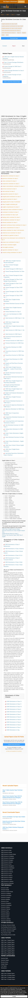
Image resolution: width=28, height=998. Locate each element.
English (24, 32)
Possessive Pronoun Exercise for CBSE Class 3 (13, 337)
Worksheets (4, 968)
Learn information (20, 994)
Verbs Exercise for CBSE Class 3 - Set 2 (14, 330)
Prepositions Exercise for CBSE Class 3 (14, 355)
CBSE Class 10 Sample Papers (8, 975)
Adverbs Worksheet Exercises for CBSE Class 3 (13, 373)
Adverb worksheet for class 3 (10, 222)
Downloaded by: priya (7, 818)
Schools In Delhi (5, 887)
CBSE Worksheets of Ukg (13, 730)
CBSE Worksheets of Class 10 (14, 706)
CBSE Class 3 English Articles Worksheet (12, 300)
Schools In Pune (5, 901)
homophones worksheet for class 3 (11, 219)
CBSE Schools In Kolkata (7, 869)
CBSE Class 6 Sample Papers (8, 950)
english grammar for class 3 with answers (11, 28)
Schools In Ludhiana (5, 918)
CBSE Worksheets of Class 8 (14, 711)
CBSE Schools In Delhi (6, 850)
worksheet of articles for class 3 (11, 212)
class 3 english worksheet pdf (10, 204)
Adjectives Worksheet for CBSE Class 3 (14, 409)
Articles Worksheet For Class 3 (13, 311)
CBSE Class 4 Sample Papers (8, 946)
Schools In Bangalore (6, 903)
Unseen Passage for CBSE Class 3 (12, 66)
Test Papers (4, 966)
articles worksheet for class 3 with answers (13, 230)
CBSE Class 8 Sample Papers (8, 953)
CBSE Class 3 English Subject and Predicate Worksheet (13, 389)
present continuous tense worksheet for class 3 (14, 225)
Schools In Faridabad (6, 893)
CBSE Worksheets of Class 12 (14, 701)
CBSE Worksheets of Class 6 (14, 717)
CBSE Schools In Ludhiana (7, 881)
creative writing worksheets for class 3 (12, 252)
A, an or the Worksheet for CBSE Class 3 (13, 314)
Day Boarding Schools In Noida (8, 927)
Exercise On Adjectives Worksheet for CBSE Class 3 (14, 405)
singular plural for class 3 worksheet (11, 201)
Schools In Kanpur (5, 915)
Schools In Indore (5, 916)
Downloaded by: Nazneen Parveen (10, 830)
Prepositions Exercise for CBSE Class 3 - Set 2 (14, 351)
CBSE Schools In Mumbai (7, 862)
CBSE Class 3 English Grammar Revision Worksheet (13, 57)
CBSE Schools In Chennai (7, 871)
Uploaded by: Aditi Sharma (8, 793)
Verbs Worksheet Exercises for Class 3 (11, 30)
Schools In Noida (5, 889)
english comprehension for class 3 (11, 207)
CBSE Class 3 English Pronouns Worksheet (12, 397)
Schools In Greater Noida (7, 891)
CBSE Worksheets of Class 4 (14, 722)
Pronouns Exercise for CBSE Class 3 (14, 340)
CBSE (7, 14)
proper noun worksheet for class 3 (11, 242)
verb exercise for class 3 (9, 191)
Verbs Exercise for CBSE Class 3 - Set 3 (14, 318)
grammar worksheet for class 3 (10, 178)
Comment (4, 45)
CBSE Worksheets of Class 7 (14, 714)
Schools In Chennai (5, 909)
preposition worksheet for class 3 (11, 175)
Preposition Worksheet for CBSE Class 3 (13, 347)
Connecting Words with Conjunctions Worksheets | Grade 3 (14, 421)
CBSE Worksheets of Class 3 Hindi (13, 562)
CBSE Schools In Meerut (6, 875)
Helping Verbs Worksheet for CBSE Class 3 (13, 429)
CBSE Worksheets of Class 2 (14, 724)
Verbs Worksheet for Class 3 (8, 32)
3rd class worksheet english (9, 244)
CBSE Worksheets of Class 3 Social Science (13, 552)
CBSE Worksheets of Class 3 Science (14, 548)
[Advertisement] (14, 42)
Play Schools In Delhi (6, 932)
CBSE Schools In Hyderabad (7, 867)
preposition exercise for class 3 (10, 194)
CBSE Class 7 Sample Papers (8, 952)
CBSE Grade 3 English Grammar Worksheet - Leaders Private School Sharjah (13, 369)
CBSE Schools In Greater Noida (8, 854)
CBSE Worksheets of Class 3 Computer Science (12, 558)
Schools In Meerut (5, 913)
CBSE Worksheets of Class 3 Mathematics (12, 545)
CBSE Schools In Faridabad (7, 856)
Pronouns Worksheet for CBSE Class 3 (14, 343)
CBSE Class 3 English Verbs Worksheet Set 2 (11, 322)
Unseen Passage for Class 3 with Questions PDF (13, 284)
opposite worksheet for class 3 (10, 250)
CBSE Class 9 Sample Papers (8, 973)
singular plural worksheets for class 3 (12, 196)
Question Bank (4, 958)
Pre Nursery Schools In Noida (8, 925)
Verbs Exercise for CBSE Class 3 (13, 334)
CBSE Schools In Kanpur (6, 877)
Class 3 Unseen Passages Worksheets (13, 62)
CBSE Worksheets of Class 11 (14, 704)
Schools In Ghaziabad (6, 895)
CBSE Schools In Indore (6, 879)
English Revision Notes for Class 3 (10, 533)
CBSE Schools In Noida (6, 852)
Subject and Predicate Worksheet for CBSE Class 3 (14, 393)
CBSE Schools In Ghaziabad (7, 858)
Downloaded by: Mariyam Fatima (9, 824)
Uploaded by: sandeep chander (9, 799)
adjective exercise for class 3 (10, 199)
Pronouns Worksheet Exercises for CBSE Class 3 (13, 401)
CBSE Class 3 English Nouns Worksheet (11, 450)
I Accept (14, 996)
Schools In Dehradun (6, 920)
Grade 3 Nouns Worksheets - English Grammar (14, 442)
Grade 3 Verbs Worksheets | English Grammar (13, 434)
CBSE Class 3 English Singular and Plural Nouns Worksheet (13, 381)
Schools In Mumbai (5, 899)
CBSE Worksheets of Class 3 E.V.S (13, 555)
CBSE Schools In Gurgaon (7, 860)
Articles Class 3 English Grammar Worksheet (13, 308)
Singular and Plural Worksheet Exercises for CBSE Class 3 (12, 385)
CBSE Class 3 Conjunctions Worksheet (11, 413)
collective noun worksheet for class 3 (12, 232)
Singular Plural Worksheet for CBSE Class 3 (13, 360)
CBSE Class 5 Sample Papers (8, 948)
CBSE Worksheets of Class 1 (14, 727)
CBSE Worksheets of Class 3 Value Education (13, 565)
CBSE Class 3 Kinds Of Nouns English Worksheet (14, 446)
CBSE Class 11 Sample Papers (8, 977)
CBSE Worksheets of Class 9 (14, 709)
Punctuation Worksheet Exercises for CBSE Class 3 (14, 377)
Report (14, 45)
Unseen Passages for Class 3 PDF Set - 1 (13, 296)
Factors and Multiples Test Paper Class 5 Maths (14, 816)
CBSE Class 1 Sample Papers (7, 940)
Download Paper (14, 38)
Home (2, 14)
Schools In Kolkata (5, 907)
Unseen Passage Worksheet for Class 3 (14, 70)
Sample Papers (4, 964)
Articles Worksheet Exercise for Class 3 (14, 304)
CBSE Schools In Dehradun (7, 883)
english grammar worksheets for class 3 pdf (12, 26)
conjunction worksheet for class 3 (11, 183)
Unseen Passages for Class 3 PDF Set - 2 (13, 292)
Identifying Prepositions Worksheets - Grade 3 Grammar (14, 454)
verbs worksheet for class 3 (9, 181)
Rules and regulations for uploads (14, 751)
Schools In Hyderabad (6, 905)
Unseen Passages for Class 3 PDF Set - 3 (13, 288)
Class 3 (13, 14)
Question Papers (5, 960)
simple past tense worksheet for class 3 (12, 209)
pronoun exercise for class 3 (10, 188)
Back (23, 45)
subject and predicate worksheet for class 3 (13, 186)
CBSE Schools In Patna (6, 873)
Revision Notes (4, 962)
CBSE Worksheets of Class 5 (14, 719)
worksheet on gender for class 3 (11, 235)
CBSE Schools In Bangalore (7, 866)
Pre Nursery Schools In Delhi (7, 931)
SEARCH (22, 1)
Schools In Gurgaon (5, 897)
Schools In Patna (5, 911)
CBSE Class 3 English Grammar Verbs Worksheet (14, 326)
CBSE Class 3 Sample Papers (8, 944)
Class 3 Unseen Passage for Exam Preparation (12, 75)
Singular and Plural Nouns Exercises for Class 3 (13, 364)
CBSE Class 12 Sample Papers (8, 979)
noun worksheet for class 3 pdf (10, 214)
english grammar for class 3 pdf (9, 23)
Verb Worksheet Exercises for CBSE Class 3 (13, 425)
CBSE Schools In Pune (6, 864)
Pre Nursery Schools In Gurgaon (8, 929)
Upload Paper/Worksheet (14, 744)
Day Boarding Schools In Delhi (8, 934)
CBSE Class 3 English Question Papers (11, 529)
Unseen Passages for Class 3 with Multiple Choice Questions (13, 280)
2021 (7, 35)
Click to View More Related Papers (12, 81)
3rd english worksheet (8, 247)
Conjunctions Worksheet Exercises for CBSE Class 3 (14, 417)
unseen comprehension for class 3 (11, 227)
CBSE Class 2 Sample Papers (8, 942)
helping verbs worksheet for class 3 (11, 217)
